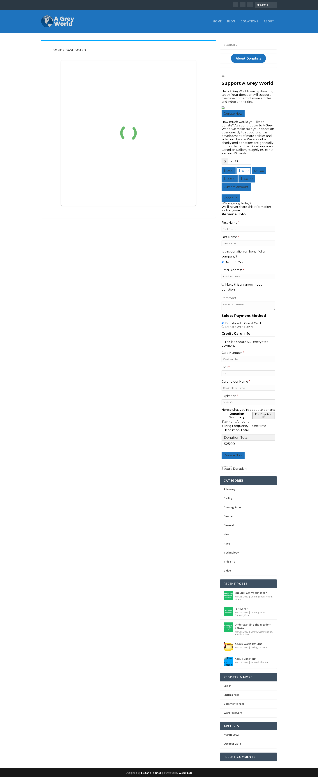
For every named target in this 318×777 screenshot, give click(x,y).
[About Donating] (228, 661)
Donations (249, 21)
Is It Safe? (241, 608)
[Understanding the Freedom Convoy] (228, 627)
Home (217, 21)
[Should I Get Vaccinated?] (228, 595)
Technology (231, 552)
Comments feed (234, 704)
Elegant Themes (151, 772)
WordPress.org (233, 713)
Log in (228, 686)
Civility (228, 498)
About (269, 21)
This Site (229, 561)
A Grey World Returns (248, 644)
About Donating (248, 58)
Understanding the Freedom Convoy (253, 626)
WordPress (185, 772)
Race (227, 543)
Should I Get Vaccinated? (251, 593)
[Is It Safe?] (228, 611)
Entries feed (231, 695)
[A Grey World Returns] (228, 646)
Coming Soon (232, 507)
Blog (231, 21)
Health (228, 534)
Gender (228, 516)
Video (227, 570)
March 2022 (231, 734)
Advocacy (230, 489)
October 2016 (232, 743)
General (229, 525)
